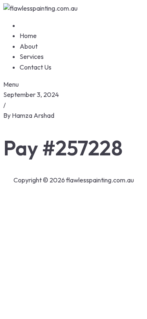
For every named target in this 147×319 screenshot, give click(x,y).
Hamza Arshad (33, 115)
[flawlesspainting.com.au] (40, 8)
